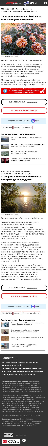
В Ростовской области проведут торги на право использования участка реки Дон (27, 145)
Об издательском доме (13, 362)
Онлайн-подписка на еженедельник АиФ (22, 369)
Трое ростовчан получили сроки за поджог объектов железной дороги (26, 159)
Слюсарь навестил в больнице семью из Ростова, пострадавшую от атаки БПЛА (25, 331)
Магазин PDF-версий (11, 365)
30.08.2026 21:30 (7, 172)
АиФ (16, 56)
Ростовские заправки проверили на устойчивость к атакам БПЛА (23, 345)
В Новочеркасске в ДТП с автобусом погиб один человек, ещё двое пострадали (28, 324)
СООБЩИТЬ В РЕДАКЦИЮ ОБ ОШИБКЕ (18, 375)
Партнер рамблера (21, 435)
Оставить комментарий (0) (24, 111)
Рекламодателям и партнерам (28, 372)
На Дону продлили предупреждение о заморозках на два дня (24, 152)
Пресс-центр (32, 362)
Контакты (6, 372)
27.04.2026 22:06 (7, 9)
